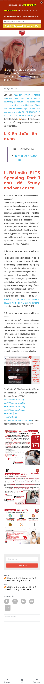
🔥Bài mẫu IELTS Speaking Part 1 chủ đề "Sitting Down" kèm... (20, 588)
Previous (6, 575)
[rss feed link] (7, 608)
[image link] (22, 33)
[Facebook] (6, 601)
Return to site (10, 596)
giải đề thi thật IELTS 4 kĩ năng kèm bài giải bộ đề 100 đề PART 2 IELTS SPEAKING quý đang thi (22, 303)
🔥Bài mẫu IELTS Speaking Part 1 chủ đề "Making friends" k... (20, 579)
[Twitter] (15, 601)
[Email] (31, 601)
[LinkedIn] (23, 601)
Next (5, 584)
